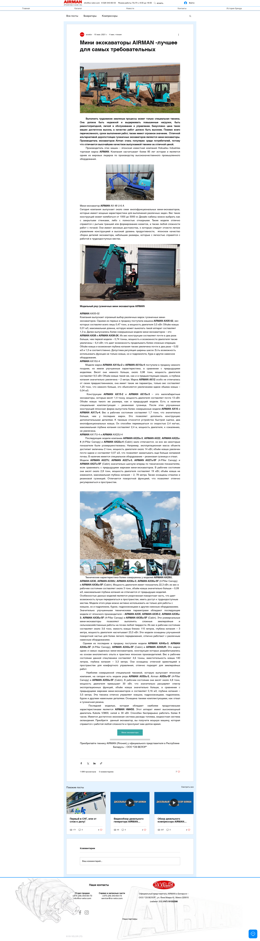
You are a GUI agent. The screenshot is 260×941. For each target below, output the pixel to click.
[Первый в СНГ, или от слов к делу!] (86, 803)
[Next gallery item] (176, 525)
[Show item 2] (104, 567)
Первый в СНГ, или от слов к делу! (83, 820)
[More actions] (178, 34)
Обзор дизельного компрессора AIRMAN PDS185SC (171, 820)
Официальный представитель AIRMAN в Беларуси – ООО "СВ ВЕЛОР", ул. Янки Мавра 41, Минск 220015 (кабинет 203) (164, 897)
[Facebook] (80, 912)
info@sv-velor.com (92, 3)
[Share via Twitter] (88, 763)
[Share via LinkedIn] (94, 763)
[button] (190, 16)
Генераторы (90, 15)
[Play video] (130, 272)
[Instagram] (87, 912)
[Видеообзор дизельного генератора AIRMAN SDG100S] (130, 803)
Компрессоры (110, 15)
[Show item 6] (170, 567)
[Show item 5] (154, 567)
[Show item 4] (137, 567)
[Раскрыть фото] (130, 525)
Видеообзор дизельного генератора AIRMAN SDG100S (129, 820)
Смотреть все (187, 787)
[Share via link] (101, 763)
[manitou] (145, 929)
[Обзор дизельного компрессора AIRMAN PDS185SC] (174, 803)
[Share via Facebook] (81, 763)
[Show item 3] (121, 567)
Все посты (72, 15)
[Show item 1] (88, 567)
